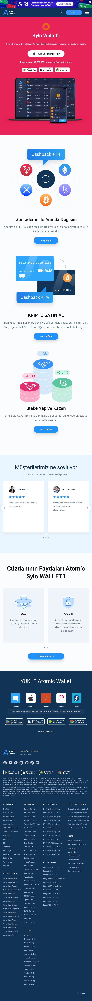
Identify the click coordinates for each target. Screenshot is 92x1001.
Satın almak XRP (9, 894)
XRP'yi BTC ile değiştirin (51, 820)
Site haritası (7, 862)
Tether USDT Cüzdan (32, 824)
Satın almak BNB (9, 901)
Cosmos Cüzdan (30, 915)
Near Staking (29, 950)
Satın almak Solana (10, 924)
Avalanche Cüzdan (31, 869)
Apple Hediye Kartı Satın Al (77, 824)
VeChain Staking (30, 965)
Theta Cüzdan (29, 835)
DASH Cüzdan (29, 911)
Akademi (6, 847)
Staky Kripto (46, 429)
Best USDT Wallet (74, 867)
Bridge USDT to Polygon (51, 894)
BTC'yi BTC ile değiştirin (51, 824)
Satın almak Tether (10, 886)
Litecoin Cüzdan (30, 854)
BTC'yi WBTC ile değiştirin (52, 843)
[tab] (43, 537)
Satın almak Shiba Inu (11, 916)
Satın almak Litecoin (10, 905)
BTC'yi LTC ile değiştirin (51, 839)
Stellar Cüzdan (29, 888)
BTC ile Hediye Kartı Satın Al (78, 809)
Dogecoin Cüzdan (30, 839)
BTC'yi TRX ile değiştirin (51, 835)
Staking (27, 935)
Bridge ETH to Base (50, 871)
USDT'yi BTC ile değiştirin (52, 813)
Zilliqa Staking (29, 969)
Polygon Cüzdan (30, 858)
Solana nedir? (73, 848)
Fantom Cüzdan (30, 851)
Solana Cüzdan (29, 817)
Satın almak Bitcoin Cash (12, 890)
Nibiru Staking (29, 984)
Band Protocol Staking (32, 962)
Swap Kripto (46, 240)
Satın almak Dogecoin (11, 909)
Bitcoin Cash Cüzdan (31, 884)
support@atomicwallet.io (29, 751)
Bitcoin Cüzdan (29, 809)
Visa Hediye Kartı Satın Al (77, 828)
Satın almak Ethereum (11, 882)
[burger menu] (87, 12)
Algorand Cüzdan (30, 832)
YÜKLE (74, 12)
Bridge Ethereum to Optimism (54, 879)
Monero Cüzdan (30, 813)
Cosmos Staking (30, 954)
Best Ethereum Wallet (76, 863)
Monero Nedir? (73, 852)
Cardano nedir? (73, 860)
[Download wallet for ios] (46, 69)
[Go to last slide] (4, 508)
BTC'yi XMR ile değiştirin (52, 817)
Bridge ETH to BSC (50, 875)
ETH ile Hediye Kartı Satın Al (78, 813)
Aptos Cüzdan (29, 900)
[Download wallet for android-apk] (56, 721)
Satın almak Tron (9, 920)
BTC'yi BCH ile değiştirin (51, 851)
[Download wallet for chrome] (62, 69)
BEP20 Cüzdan (29, 896)
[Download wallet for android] (29, 70)
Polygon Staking (30, 946)
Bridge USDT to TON (50, 897)
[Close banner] (90, 2)
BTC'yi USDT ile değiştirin (52, 828)
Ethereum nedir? (74, 856)
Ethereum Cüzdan (30, 820)
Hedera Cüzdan (29, 881)
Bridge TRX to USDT (50, 905)
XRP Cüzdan (28, 847)
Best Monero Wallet (75, 871)
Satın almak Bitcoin (10, 879)
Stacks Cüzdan (29, 922)
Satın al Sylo (46, 336)
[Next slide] (87, 508)
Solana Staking (29, 981)
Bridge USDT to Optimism (52, 886)
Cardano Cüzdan (30, 828)
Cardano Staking (30, 973)
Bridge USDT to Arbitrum (52, 882)
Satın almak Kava (9, 928)
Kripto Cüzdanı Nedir (75, 841)
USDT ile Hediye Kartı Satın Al (78, 817)
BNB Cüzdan (28, 873)
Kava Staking (29, 943)
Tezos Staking (29, 958)
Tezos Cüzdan (29, 862)
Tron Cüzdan (29, 877)
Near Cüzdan (29, 843)
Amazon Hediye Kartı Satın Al (78, 820)
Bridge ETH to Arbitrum (51, 867)
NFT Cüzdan (28, 866)
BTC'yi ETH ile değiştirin (51, 809)
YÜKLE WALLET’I (46, 656)
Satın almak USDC (9, 912)
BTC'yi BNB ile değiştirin (51, 832)
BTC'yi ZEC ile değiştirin (51, 854)
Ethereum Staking (30, 939)
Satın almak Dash (9, 935)
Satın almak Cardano (10, 931)
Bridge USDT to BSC (50, 890)
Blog (5, 843)
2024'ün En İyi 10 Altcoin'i (77, 844)
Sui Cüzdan (28, 919)
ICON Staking (29, 977)
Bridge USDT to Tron (50, 901)
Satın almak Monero (10, 897)
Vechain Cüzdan (30, 903)
